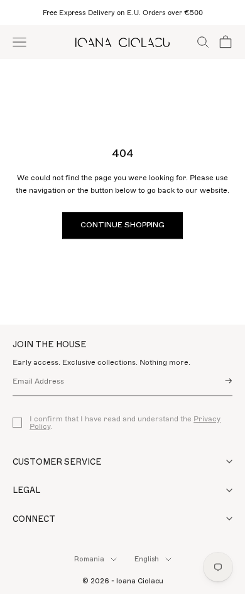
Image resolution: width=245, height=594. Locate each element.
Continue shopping (122, 224)
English (146, 559)
